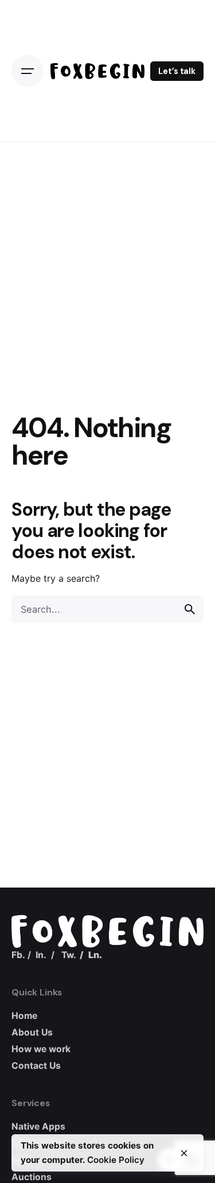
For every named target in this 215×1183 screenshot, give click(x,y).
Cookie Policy (115, 1159)
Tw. (68, 954)
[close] (184, 1153)
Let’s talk (177, 71)
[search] (190, 609)
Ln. (95, 954)
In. (41, 954)
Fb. (18, 954)
